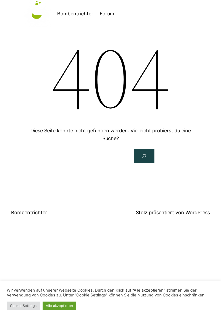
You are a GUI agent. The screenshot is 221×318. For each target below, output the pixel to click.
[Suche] (144, 156)
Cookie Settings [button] (23, 305)
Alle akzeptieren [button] (59, 305)
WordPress (197, 212)
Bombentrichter (75, 13)
